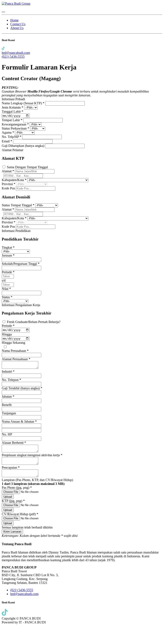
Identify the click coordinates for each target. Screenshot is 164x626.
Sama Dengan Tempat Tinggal (27, 167)
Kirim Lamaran (12, 531)
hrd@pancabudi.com (16, 53)
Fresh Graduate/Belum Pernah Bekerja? (33, 322)
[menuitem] (14, 20)
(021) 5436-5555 (13, 56)
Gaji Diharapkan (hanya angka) (23, 146)
